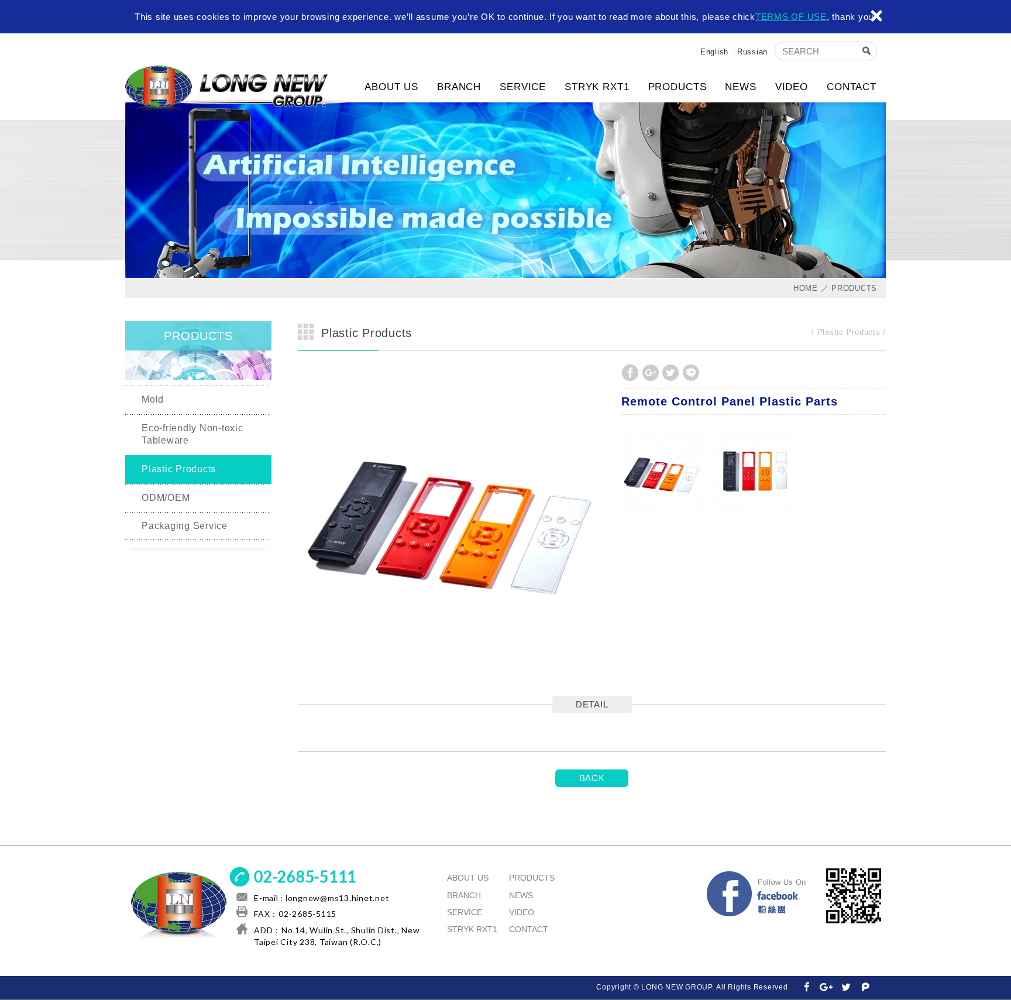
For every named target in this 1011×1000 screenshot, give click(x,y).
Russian (752, 51)
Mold (153, 399)
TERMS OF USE (791, 17)
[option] (454, 519)
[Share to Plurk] (866, 987)
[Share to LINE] (691, 373)
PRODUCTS (677, 86)
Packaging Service (185, 526)
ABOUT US (391, 86)
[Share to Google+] (650, 373)
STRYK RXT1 (597, 86)
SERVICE (523, 86)
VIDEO (791, 86)
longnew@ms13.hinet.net (338, 898)
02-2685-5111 (305, 876)
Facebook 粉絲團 (757, 896)
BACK (592, 778)
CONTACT (851, 86)
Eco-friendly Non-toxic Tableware (192, 434)
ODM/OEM (166, 498)
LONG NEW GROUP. (239, 89)
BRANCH (459, 86)
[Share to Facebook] (630, 373)
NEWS (740, 86)
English (714, 51)
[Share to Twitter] (670, 373)
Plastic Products (179, 469)
